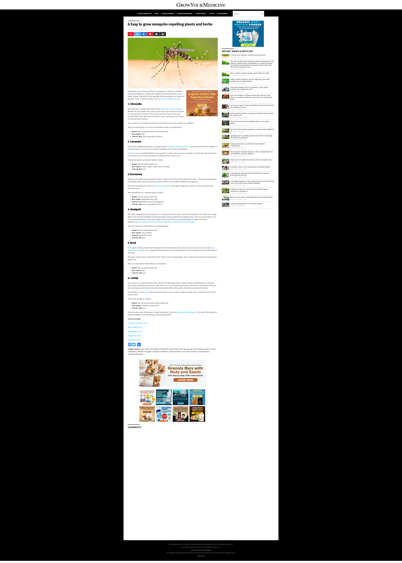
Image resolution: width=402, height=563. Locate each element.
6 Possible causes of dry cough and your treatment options (250, 167)
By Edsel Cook (242, 162)
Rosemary (140, 354)
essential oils (163, 349)
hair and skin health (162, 186)
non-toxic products (190, 352)
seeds (157, 13)
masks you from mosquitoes (171, 109)
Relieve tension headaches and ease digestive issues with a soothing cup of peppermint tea (250, 80)
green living (173, 349)
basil (142, 349)
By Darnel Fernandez (243, 117)
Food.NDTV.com (134, 340)
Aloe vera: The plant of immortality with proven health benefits (251, 197)
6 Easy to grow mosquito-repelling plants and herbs (248, 55)
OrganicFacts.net (134, 336)
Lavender (140, 352)
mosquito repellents (160, 352)
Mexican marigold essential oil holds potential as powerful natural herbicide (164, 222)
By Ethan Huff (241, 69)
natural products (175, 352)
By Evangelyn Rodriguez (244, 101)
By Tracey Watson (242, 75)
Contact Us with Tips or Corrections (201, 550)
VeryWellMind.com (135, 331)
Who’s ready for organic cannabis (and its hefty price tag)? (249, 73)
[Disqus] (173, 456)
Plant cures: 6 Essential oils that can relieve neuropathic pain (251, 160)
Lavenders (132, 153)
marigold (148, 352)
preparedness (222, 13)
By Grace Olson (242, 57)
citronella (154, 349)
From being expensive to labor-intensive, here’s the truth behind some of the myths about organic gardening (252, 182)
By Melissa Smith (242, 148)
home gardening (185, 349)
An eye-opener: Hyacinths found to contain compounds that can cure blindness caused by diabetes (251, 153)
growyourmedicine (144, 13)
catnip (146, 292)
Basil (129, 248)
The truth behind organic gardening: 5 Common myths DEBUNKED (252, 129)
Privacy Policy (201, 556)
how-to (207, 349)
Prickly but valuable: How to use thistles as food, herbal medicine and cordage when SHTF (249, 88)
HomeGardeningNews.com (187, 312)
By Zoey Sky (241, 91)
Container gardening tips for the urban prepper (246, 204)
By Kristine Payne (242, 199)
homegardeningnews (184, 13)
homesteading (200, 13)
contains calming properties (178, 147)
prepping (131, 354)
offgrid (211, 13)
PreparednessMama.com (169, 99)
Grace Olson (143, 30)
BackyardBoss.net (135, 327)
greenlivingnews (168, 13)
